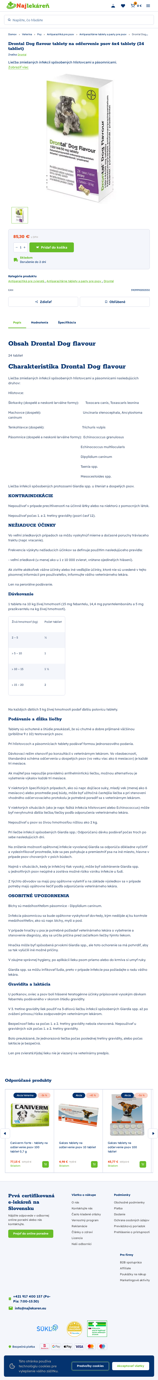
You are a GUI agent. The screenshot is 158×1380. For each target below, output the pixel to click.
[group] (29, 1131)
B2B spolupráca (131, 1262)
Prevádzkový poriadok (129, 1226)
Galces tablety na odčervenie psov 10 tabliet (77, 1145)
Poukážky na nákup (133, 1274)
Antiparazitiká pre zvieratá (26, 281)
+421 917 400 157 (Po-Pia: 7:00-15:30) (31, 1298)
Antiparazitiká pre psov (61, 34)
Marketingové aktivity (135, 1280)
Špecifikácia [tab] (67, 322)
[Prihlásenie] (113, 6)
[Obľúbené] (123, 6)
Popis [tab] (17, 322)
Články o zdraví (82, 1232)
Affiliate (125, 1268)
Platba (118, 1208)
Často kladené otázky (86, 1214)
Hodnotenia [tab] (39, 322)
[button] (45, 1164)
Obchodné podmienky (129, 1202)
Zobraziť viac (18, 67)
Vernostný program (85, 1220)
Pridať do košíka (54, 247)
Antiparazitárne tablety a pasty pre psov (103, 34)
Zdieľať (45, 302)
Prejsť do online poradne (30, 1233)
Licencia (77, 1238)
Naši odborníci (82, 1244)
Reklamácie (79, 1226)
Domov (12, 34)
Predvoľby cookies (90, 1366)
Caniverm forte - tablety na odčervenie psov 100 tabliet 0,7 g (29, 1147)
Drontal (22, 54)
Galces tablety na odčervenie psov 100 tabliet (122, 1147)
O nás (75, 1202)
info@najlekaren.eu (30, 1308)
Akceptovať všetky (130, 1366)
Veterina (27, 34)
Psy (39, 34)
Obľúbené (117, 302)
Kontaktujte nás (82, 1208)
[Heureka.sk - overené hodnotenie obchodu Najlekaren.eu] (74, 1329)
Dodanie (119, 1214)
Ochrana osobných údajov (131, 1220)
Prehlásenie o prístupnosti (132, 1232)
